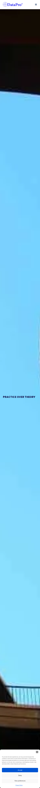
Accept (20, 770)
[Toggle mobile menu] (36, 4)
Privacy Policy (19, 785)
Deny (20, 775)
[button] (37, 752)
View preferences (20, 781)
